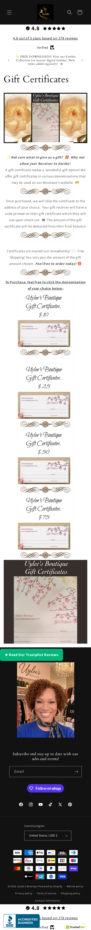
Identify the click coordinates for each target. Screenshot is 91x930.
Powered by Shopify (50, 886)
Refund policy (75, 886)
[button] (9, 12)
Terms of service (46, 893)
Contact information (47, 900)
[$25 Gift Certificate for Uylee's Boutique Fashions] (46, 391)
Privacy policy (23, 893)
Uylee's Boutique (27, 886)
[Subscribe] (76, 771)
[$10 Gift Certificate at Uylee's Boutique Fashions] (46, 320)
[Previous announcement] (9, 60)
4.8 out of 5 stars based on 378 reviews (45, 38)
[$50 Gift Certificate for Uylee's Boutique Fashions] (46, 457)
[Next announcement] (82, 60)
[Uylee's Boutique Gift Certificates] (46, 602)
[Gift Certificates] (46, 118)
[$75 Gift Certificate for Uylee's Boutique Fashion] (46, 522)
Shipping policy (70, 893)
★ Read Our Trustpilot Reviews (31, 654)
